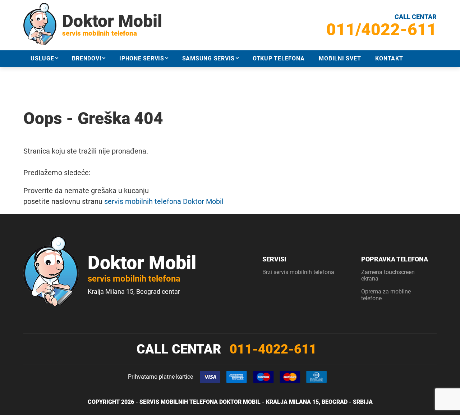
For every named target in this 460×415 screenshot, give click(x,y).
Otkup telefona (279, 58)
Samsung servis (208, 58)
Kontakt (389, 58)
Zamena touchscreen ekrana (388, 275)
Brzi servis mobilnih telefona (298, 272)
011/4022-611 (381, 29)
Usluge (42, 58)
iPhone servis (141, 58)
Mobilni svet (340, 58)
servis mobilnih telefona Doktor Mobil (164, 201)
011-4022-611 (273, 349)
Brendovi (86, 58)
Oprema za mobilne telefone (386, 294)
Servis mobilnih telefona (178, 401)
